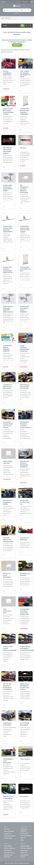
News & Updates (9, 831)
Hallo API (23, 838)
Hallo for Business (9, 848)
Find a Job (23, 852)
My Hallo (25, 2)
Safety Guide (24, 833)
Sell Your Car (7, 850)
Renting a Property (26, 848)
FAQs (22, 840)
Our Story (7, 829)
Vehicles (7, 18)
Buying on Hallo (24, 846)
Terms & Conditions (10, 836)
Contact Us (7, 833)
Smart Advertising (25, 835)
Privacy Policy (8, 838)
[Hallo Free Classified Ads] (17, 6)
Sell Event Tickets (9, 852)
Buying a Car (24, 850)
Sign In (17, 45)
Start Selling (7, 846)
